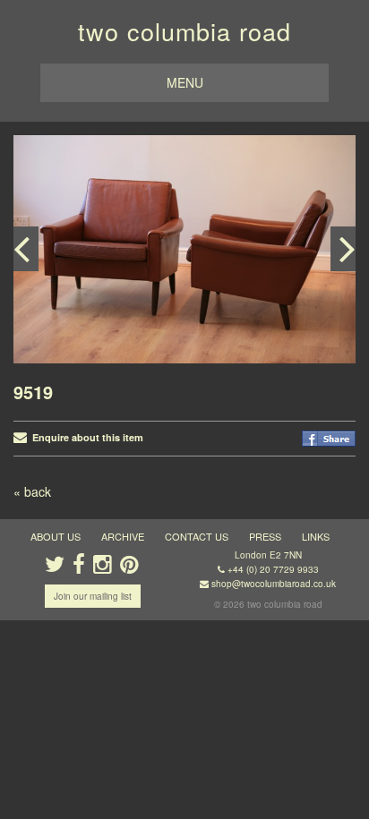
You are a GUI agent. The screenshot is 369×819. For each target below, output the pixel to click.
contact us (196, 536)
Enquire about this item (85, 437)
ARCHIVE (122, 536)
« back (32, 491)
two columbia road (184, 30)
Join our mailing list (93, 596)
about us (55, 536)
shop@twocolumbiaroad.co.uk (273, 583)
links (316, 536)
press (265, 536)
